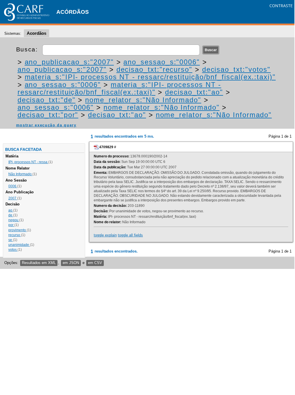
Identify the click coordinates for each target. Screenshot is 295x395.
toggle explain (105, 235)
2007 (12, 198)
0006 (12, 186)
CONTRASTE (281, 5)
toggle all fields (130, 235)
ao (10, 210)
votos (13, 250)
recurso (14, 235)
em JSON (71, 263)
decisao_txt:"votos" (236, 69)
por (11, 225)
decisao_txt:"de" (47, 100)
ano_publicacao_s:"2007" (69, 62)
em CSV (95, 263)
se (10, 240)
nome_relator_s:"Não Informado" (143, 100)
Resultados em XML (39, 263)
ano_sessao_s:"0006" (161, 62)
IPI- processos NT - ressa (28, 162)
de (10, 215)
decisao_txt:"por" (48, 115)
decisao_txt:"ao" (194, 92)
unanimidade (19, 245)
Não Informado (20, 174)
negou (13, 220)
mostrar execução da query (46, 125)
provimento (17, 230)
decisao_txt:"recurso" (154, 69)
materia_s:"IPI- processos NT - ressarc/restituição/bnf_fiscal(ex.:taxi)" (150, 77)
